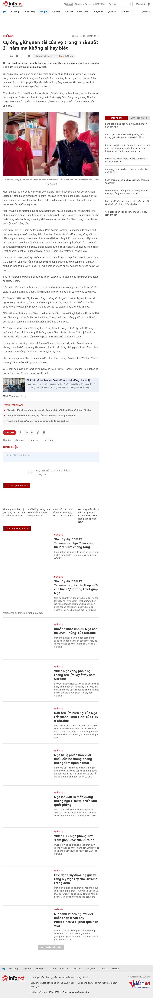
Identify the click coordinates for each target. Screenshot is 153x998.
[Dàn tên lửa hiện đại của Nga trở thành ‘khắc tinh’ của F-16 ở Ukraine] (27, 724)
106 (114, 172)
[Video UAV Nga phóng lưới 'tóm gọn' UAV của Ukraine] (27, 847)
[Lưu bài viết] (29, 56)
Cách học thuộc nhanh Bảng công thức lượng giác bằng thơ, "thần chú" (124, 136)
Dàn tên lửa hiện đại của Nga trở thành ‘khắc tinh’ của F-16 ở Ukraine (76, 717)
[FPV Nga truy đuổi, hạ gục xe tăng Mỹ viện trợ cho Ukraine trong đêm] (27, 886)
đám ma (19, 440)
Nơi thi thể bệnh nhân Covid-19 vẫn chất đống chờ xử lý (58, 380)
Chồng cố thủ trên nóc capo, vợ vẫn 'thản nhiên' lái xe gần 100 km (41, 415)
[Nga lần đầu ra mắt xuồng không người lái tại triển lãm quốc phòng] (27, 808)
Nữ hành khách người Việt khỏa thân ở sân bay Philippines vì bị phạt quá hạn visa (76, 920)
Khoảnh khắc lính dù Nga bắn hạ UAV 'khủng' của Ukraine (76, 631)
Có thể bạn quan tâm (17, 485)
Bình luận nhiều (139, 117)
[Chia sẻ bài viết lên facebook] (5, 56)
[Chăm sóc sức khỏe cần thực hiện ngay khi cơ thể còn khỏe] (64, 498)
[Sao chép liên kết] (23, 56)
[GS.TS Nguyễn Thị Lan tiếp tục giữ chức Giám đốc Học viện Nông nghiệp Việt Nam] (89, 498)
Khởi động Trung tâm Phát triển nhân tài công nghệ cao (39, 512)
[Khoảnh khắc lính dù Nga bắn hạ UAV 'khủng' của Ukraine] (27, 640)
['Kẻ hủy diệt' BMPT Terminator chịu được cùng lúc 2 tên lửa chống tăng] (27, 550)
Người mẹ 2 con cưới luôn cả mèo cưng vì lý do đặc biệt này (38, 421)
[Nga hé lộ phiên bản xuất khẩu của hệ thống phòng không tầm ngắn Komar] (27, 766)
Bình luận (9, 432)
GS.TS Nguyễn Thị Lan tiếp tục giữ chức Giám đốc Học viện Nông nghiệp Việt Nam (89, 515)
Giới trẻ (69, 11)
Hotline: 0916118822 (96, 4)
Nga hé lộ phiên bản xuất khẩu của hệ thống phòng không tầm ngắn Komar (73, 759)
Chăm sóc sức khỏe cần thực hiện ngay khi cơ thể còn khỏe (63, 512)
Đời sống (14, 11)
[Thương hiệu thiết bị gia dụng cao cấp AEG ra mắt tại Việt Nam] (14, 498)
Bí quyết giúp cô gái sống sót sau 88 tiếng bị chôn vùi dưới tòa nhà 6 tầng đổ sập (49, 410)
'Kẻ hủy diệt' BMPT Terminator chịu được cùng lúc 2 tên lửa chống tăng (74, 543)
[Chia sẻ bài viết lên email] (17, 56)
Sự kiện (125, 11)
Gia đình (56, 11)
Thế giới (43, 11)
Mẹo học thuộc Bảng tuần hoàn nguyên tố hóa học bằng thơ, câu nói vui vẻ (126, 192)
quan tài (34, 440)
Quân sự (111, 11)
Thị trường (29, 11)
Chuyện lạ (98, 11)
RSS (148, 11)
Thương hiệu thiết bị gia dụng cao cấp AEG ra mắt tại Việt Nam (14, 512)
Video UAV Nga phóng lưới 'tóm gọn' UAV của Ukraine (74, 838)
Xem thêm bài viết (51, 947)
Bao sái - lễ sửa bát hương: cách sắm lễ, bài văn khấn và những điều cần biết (127, 203)
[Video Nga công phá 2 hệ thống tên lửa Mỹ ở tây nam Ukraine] (27, 682)
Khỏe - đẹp (82, 11)
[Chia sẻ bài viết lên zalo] (11, 56)
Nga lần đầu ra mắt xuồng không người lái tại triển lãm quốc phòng (75, 801)
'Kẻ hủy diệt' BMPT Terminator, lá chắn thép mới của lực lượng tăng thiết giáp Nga (76, 587)
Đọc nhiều (116, 117)
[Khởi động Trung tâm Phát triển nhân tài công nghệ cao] (39, 498)
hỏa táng (49, 440)
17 (142, 137)
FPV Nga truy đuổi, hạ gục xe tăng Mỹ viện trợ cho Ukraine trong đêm (75, 879)
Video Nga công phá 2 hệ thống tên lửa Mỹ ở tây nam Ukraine (75, 675)
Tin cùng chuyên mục (17, 528)
